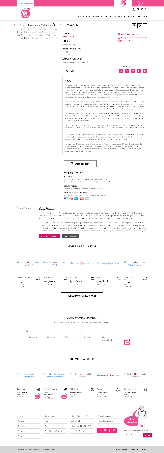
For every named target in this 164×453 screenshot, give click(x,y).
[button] (60, 24)
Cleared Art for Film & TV (81, 426)
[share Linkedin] (144, 70)
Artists (97, 16)
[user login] (133, 9)
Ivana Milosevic (68, 36)
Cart (46, 426)
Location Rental (77, 431)
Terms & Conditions (138, 450)
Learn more (127, 434)
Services (120, 16)
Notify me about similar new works (134, 38)
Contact (142, 16)
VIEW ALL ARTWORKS (50, 236)
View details (99, 189)
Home (20, 416)
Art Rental (75, 421)
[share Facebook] (138, 70)
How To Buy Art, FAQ (80, 416)
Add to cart (82, 163)
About (108, 16)
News (131, 16)
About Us (21, 421)
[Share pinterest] (132, 70)
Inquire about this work (130, 34)
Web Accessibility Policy (54, 431)
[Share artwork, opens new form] (120, 70)
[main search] (145, 10)
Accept (148, 435)
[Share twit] (126, 70)
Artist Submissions (105, 421)
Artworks (84, 16)
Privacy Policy (121, 450)
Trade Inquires (104, 416)
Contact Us (49, 416)
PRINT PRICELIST (70, 236)
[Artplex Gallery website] (140, 3)
